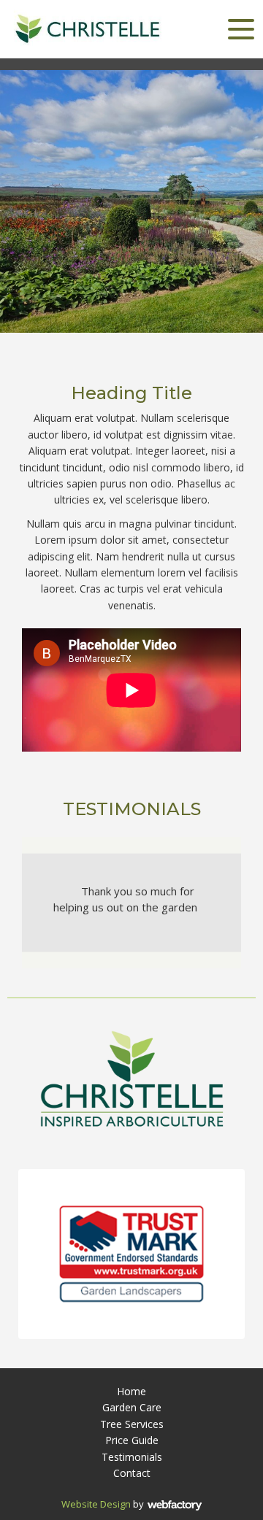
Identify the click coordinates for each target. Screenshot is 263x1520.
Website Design (96, 1504)
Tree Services (132, 1424)
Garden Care (131, 1407)
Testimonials (132, 1457)
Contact (131, 1473)
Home (131, 1391)
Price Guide (132, 1440)
